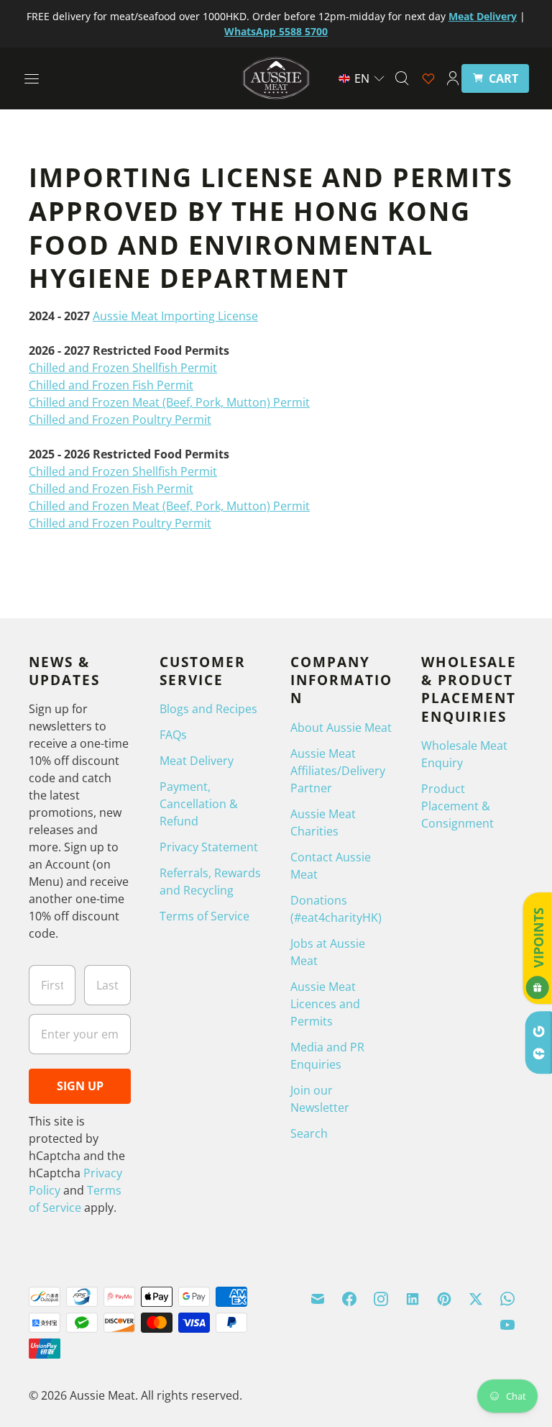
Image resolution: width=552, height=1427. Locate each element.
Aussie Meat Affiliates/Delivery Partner (337, 771)
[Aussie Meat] (276, 78)
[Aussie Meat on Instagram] (381, 1299)
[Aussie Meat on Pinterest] (444, 1299)
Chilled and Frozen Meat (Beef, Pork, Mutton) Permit (169, 402)
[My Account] (452, 78)
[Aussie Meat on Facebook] (349, 1299)
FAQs (173, 735)
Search (309, 1133)
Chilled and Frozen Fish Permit (111, 385)
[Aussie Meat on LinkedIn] (412, 1299)
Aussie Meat (102, 1395)
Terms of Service (204, 916)
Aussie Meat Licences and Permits (325, 1004)
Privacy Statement (209, 847)
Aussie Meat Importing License (175, 316)
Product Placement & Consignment (457, 806)
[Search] (401, 78)
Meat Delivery (197, 761)
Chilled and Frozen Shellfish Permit (123, 368)
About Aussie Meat (341, 727)
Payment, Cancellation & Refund (199, 804)
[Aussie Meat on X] (476, 1299)
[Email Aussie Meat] (318, 1299)
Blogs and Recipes (208, 709)
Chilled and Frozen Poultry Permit (120, 419)
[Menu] (31, 78)
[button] (361, 78)
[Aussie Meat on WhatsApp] (507, 1299)
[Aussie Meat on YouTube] (507, 1325)
